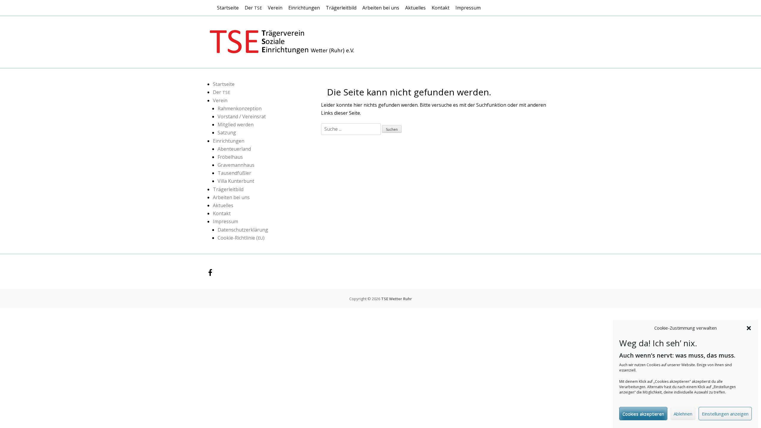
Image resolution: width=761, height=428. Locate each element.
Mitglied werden (236, 124)
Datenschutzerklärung (243, 229)
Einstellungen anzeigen (725, 414)
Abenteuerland (234, 149)
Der (253, 7)
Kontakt (440, 7)
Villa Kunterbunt (236, 181)
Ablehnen (683, 414)
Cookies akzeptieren (643, 414)
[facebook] (210, 273)
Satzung (227, 132)
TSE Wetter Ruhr (396, 298)
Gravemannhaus (236, 165)
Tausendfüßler (234, 173)
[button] (749, 328)
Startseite (228, 7)
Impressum (468, 7)
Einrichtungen (304, 7)
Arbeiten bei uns (380, 7)
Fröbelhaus (230, 157)
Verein (275, 7)
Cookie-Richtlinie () (241, 238)
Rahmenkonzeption (240, 108)
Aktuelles (415, 7)
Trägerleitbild (341, 7)
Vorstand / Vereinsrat (242, 116)
